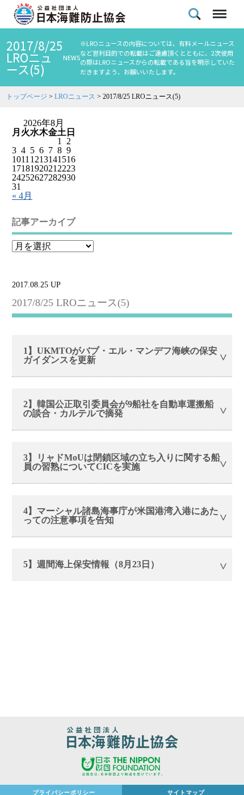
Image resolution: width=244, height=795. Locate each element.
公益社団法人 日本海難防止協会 (122, 739)
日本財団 (122, 767)
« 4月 (22, 195)
